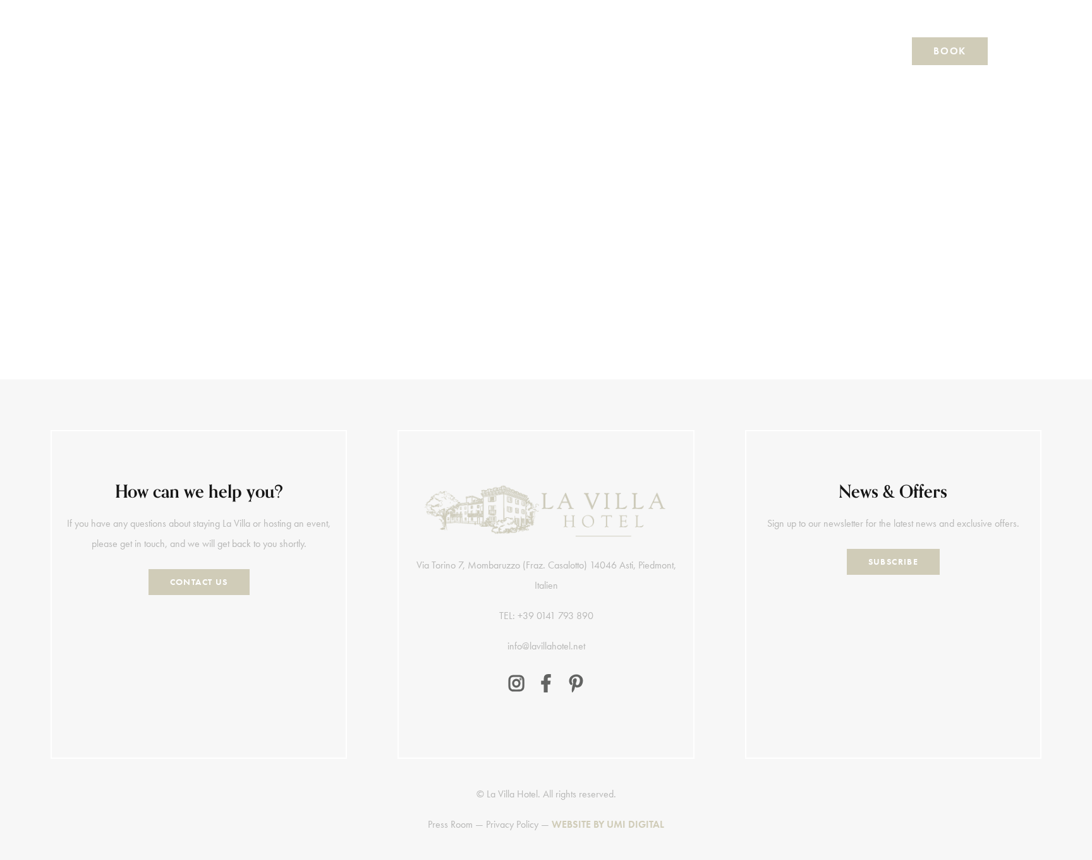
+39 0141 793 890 (151, 326)
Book (949, 51)
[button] (138, 51)
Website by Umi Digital (608, 824)
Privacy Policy (512, 824)
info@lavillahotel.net (546, 646)
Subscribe (893, 561)
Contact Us (199, 581)
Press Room (450, 824)
